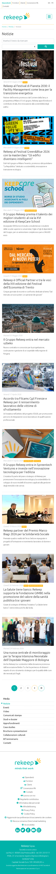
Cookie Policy (29, 814)
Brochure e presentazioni (15, 731)
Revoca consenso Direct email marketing (29, 821)
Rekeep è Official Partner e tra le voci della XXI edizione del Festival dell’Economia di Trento (27, 283)
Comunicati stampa (12, 715)
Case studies (9, 727)
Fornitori (15, 3)
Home (4, 27)
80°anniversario (10, 739)
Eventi (6, 707)
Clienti (22, 3)
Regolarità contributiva (29, 799)
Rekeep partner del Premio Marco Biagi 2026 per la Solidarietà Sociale (26, 532)
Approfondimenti (11, 723)
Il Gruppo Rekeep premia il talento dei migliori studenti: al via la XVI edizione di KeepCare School (27, 218)
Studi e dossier (10, 719)
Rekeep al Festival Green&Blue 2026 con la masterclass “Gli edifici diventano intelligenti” (26, 155)
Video (6, 711)
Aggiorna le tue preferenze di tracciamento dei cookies (29, 817)
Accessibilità (29, 825)
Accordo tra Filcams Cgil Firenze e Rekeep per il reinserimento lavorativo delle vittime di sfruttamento (25, 404)
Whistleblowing (29, 807)
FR (52, 3)
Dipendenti (6, 3)
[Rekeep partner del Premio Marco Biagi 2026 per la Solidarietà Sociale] (28, 510)
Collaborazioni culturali (14, 735)
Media (11, 27)
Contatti (6, 6)
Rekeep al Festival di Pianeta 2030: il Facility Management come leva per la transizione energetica (27, 89)
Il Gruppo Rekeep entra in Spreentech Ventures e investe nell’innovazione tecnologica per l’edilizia (27, 468)
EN (49, 3)
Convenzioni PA (32, 3)
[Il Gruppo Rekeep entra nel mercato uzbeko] (28, 319)
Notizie (6, 703)
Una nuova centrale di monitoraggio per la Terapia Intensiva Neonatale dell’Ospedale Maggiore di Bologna (26, 656)
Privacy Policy (29, 810)
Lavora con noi (29, 796)
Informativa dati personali (29, 803)
